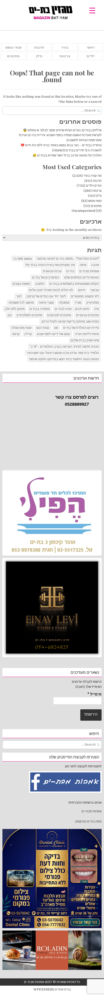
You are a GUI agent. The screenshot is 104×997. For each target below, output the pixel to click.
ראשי (91, 47)
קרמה (16, 334)
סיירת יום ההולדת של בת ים (81, 328)
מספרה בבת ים (40, 309)
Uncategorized (83, 211)
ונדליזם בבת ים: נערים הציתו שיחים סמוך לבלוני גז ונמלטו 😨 (62, 130)
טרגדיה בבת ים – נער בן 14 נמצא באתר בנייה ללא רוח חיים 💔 (61, 145)
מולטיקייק (92, 302)
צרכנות (64, 56)
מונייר (78, 302)
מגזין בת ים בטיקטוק (88, 821)
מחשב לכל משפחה (21, 302)
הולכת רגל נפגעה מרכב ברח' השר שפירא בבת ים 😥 (67, 155)
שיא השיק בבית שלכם (85, 340)
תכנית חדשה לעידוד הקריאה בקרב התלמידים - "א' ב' (64, 346)
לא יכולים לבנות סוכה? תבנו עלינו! (51, 290)
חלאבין (40, 284)
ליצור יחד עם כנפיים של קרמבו (46, 296)
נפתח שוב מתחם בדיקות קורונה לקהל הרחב (70, 321)
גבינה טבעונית (52, 271)
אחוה (83, 265)
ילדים (91, 56)
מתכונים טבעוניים (87, 315)
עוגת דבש (43, 328)
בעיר (64, 47)
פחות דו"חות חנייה (87, 334)
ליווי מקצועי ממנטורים (85, 296)
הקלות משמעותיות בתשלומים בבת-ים (74, 284)
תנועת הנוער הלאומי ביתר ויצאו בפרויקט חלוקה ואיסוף (64, 359)
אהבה (95, 265)
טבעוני (94, 290)
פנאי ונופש (13, 47)
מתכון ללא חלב (15, 309)
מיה (96, 309)
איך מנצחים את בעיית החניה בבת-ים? (50, 265)
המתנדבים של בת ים (45, 277)
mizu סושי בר (22, 258)
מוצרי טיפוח (46, 302)
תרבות (39, 47)
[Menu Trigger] (92, 10)
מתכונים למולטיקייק (29, 315)
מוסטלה (64, 302)
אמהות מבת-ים (91, 811)
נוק (10, 315)
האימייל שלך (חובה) (88, 687)
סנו (56, 328)
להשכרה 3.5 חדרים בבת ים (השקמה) (77, 150)
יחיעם (82, 290)
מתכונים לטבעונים (59, 315)
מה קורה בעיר (92, 175)
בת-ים (70, 271)
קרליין (28, 334)
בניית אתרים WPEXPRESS (52, 989)
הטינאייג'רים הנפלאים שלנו (81, 277)
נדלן (39, 56)
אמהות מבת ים (89, 271)
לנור (19, 296)
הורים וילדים (94, 185)
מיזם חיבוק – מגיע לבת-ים (72, 309)
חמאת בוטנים (21, 284)
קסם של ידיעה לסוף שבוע (53, 334)
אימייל (94, 694)
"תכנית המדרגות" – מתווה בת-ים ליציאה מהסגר (68, 258)
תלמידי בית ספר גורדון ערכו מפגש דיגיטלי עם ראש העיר (63, 353)
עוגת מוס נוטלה (21, 328)
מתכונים (13, 56)
